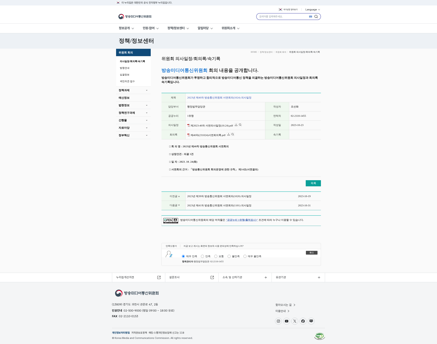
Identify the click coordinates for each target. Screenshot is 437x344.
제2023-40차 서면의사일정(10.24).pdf (211, 125)
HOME (254, 52)
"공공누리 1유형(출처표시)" (242, 220)
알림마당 (203, 28)
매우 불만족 (254, 256)
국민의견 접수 (127, 81)
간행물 (123, 120)
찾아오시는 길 (284, 305)
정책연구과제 (127, 112)
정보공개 (124, 28)
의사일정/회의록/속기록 (132, 61)
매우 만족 (191, 256)
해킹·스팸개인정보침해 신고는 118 (166, 332)
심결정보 (124, 74)
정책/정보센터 (176, 28)
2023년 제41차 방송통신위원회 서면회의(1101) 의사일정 (219, 205)
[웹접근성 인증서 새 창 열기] (319, 334)
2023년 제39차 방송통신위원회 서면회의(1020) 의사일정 (219, 196)
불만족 (236, 256)
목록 (313, 183)
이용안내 (281, 311)
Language (312, 9)
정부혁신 (124, 135)
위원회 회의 (126, 52)
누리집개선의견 (125, 277)
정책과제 (124, 90)
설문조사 (174, 277)
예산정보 (124, 97)
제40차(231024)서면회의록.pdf (207, 135)
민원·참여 (148, 28)
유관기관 (281, 277)
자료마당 (124, 127)
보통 (221, 256)
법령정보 (124, 105)
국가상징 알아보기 (290, 9)
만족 (207, 256)
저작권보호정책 (139, 332)
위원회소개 (228, 28)
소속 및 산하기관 (232, 277)
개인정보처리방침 (121, 332)
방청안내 (124, 68)
